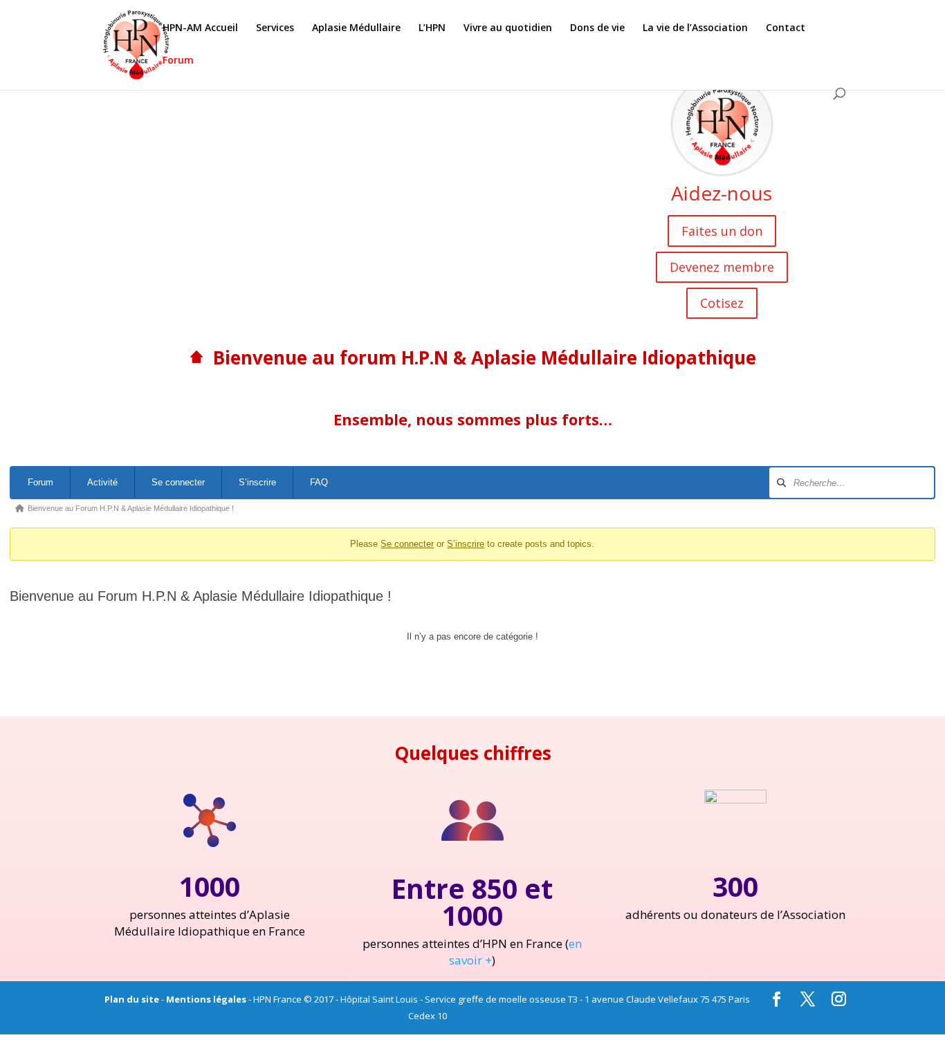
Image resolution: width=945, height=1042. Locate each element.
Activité (102, 482)
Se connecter (178, 482)
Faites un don (721, 231)
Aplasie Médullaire (356, 28)
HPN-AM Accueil (200, 28)
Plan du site (131, 999)
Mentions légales (206, 999)
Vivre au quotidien (508, 28)
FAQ (319, 482)
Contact (785, 28)
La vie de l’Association (695, 28)
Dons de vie (597, 28)
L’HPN (432, 28)
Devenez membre (722, 267)
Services (275, 28)
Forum (178, 60)
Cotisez (722, 303)
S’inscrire (257, 482)
